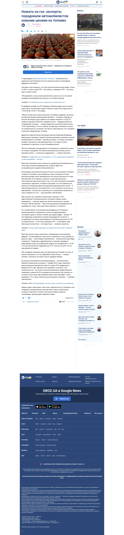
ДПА (55, 429)
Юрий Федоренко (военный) (85, 237)
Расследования (68, 413)
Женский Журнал (61, 455)
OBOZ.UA (29, 24)
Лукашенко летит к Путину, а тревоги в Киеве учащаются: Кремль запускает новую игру (86, 246)
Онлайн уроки (49, 429)
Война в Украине (48, 6)
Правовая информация (74, 376)
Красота (49, 455)
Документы (55, 381)
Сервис (59, 434)
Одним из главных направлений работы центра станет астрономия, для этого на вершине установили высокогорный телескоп (88, 41)
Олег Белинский (82, 300)
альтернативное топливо (44, 79)
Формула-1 (59, 424)
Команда (54, 376)
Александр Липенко (83, 334)
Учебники (41, 429)
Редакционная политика (33, 301)
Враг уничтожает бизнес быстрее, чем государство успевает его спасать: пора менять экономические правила (86, 319)
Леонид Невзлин (82, 312)
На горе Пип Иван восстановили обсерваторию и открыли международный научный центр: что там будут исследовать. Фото (89, 35)
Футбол (37, 424)
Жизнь (55, 413)
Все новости (98, 413)
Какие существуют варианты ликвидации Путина (85, 257)
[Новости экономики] (62, 302)
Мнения (80, 227)
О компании (38, 376)
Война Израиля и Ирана (61, 6)
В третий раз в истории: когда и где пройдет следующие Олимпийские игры (86, 330)
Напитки (44, 439)
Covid (55, 450)
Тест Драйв (38, 434)
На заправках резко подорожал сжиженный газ (46, 102)
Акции (54, 434)
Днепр (54, 418)
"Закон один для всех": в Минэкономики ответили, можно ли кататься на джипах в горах (85, 54)
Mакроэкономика (51, 445)
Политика (35, 413)
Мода (53, 455)
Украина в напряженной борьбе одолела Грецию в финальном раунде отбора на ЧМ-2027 (88, 182)
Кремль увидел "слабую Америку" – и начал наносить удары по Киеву (86, 307)
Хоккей (49, 424)
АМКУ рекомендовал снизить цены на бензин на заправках (51, 283)
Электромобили (47, 434)
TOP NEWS (81, 126)
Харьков (41, 418)
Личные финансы (36, 24)
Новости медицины (40, 450)
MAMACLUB (50, 450)
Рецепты (37, 439)
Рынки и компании (40, 445)
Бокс (54, 424)
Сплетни (43, 455)
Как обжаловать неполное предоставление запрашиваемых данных (84, 82)
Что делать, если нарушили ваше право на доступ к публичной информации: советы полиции (85, 75)
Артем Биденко (82, 323)
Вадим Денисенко (82, 250)
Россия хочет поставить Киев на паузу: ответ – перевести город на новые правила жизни (86, 296)
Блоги (76, 413)
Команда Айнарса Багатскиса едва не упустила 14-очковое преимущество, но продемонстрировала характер (88, 188)
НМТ (63, 429)
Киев (36, 418)
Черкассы (60, 418)
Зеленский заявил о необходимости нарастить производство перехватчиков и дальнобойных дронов (89, 171)
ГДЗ (36, 429)
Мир (43, 413)
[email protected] (41, 522)
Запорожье (48, 418)
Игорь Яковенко (82, 262)
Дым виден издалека (83, 155)
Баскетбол (43, 424)
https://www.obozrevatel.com (77, 487)
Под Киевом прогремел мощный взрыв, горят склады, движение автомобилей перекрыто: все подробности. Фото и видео (89, 150)
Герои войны (38, 6)
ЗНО (59, 429)
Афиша (37, 455)
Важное (80, 11)
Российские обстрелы (83, 6)
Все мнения (82, 339)
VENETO (72, 6)
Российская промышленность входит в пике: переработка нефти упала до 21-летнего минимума (85, 233)
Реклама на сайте (40, 381)
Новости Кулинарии (52, 439)
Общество (87, 413)
